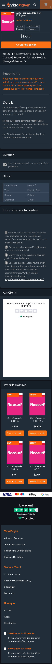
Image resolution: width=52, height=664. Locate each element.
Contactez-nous (12, 574)
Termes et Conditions (14, 544)
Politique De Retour (14, 556)
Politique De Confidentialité (17, 550)
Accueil (7, 610)
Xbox (7, 616)
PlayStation (10, 622)
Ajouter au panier (26, 44)
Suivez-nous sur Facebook (21, 633)
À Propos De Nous (13, 538)
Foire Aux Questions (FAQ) (17, 580)
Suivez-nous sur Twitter (19, 648)
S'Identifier (9, 586)
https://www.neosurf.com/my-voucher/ (24, 279)
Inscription (9, 593)
